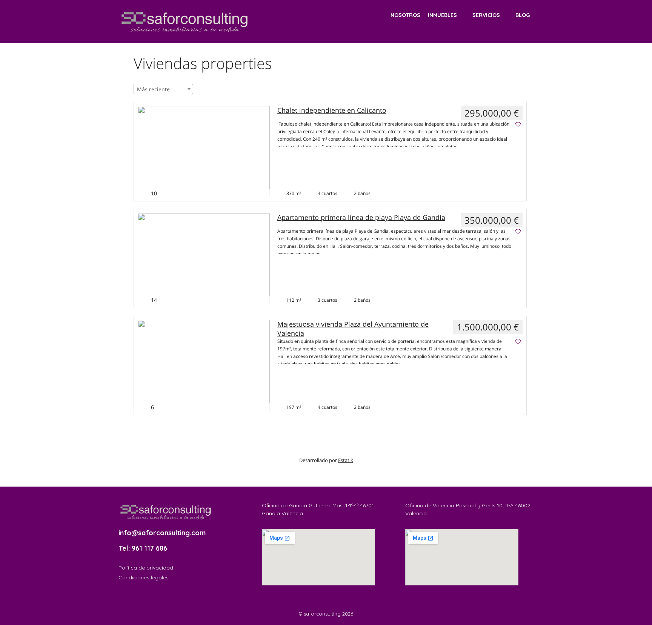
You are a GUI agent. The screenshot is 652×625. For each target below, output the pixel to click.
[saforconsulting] (184, 21)
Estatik (345, 460)
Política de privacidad (145, 567)
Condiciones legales (143, 577)
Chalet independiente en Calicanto (331, 110)
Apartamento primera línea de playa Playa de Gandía (361, 217)
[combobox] (163, 89)
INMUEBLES (442, 15)
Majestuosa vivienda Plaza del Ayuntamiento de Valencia (353, 328)
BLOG (522, 15)
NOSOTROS (405, 15)
